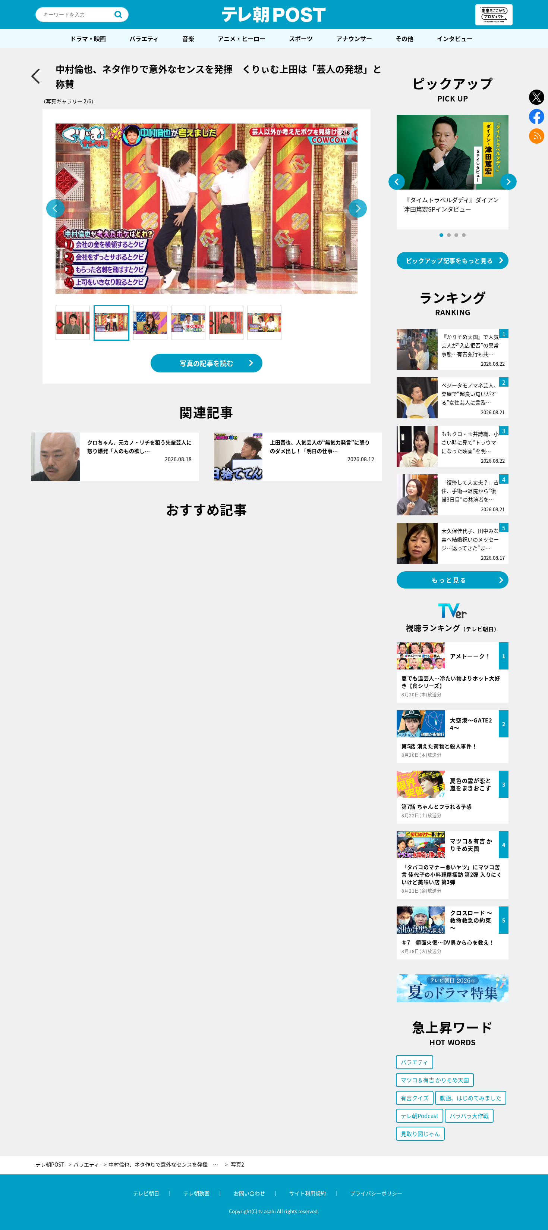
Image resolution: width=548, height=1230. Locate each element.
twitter (536, 97)
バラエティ (144, 38)
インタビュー (455, 38)
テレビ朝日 (146, 1193)
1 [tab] (441, 235)
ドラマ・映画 (88, 38)
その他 (404, 38)
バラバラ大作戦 (469, 1116)
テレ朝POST (274, 14)
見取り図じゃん (420, 1133)
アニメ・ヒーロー (241, 38)
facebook (536, 116)
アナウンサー (354, 38)
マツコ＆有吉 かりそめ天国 (435, 1080)
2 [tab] (449, 235)
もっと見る (449, 579)
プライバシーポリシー (376, 1193)
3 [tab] (456, 235)
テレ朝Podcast (419, 1116)
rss (536, 136)
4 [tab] (464, 235)
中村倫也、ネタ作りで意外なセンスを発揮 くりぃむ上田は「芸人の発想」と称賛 (168, 1164)
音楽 (188, 38)
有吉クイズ (415, 1098)
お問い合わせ (249, 1193)
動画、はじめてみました (470, 1098)
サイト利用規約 (307, 1193)
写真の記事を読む (206, 363)
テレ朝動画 (196, 1193)
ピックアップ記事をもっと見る (449, 260)
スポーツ (301, 38)
